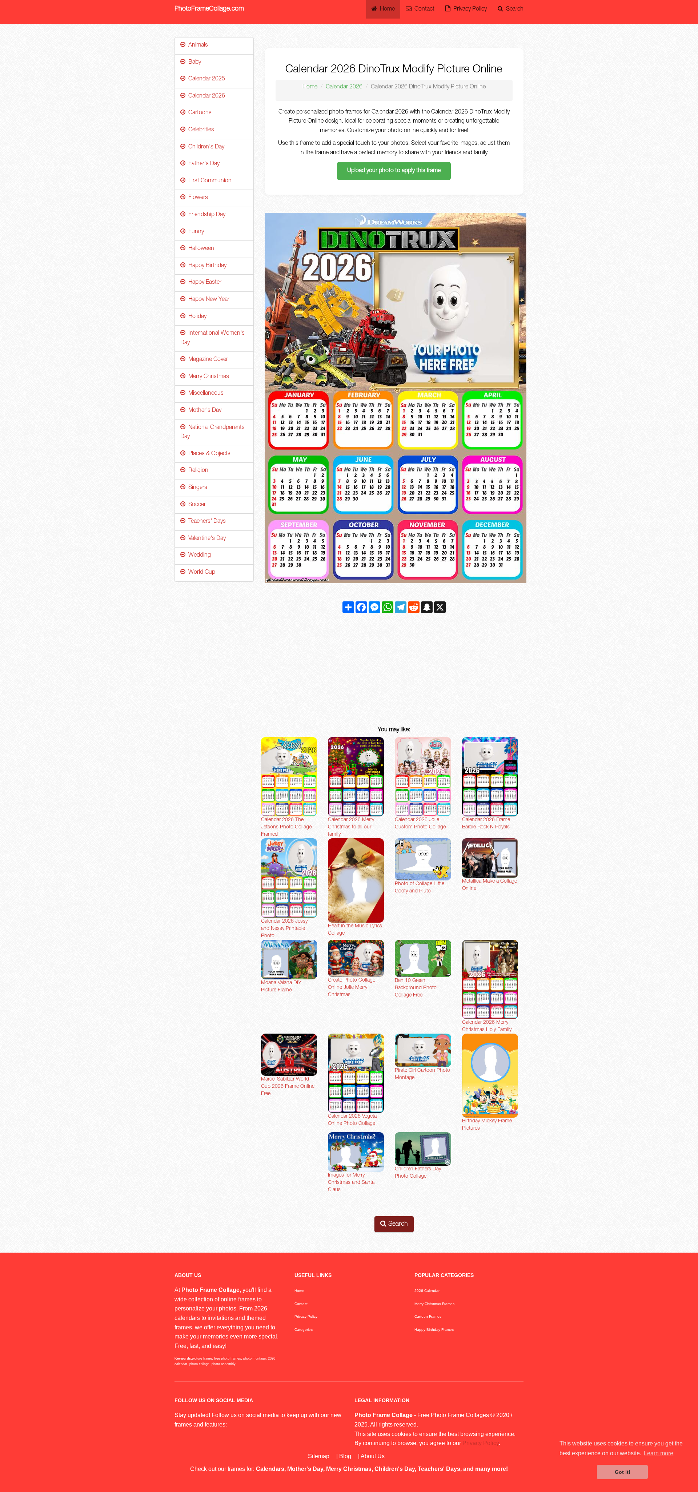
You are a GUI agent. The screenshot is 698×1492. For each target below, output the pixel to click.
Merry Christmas (207, 377)
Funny (194, 232)
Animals (196, 45)
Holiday (195, 317)
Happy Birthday (205, 266)
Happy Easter (203, 283)
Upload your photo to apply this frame (394, 171)
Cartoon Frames (427, 1316)
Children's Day (204, 147)
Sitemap (318, 1456)
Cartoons (198, 113)
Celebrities (199, 130)
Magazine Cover (206, 360)
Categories (303, 1330)
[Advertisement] (394, 671)
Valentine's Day (205, 539)
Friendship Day (205, 215)
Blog (345, 1456)
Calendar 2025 (205, 79)
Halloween (199, 249)
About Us (373, 1456)
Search (513, 9)
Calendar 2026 (344, 87)
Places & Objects (207, 454)
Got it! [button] (622, 1472)
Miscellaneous (204, 394)
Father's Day (202, 164)
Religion (196, 471)
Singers (196, 488)
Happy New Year (207, 300)
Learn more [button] (658, 1453)
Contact (423, 9)
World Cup (200, 573)
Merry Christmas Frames (434, 1304)
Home (386, 9)
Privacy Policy (468, 9)
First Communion (208, 181)
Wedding (198, 555)
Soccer (195, 505)
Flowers (196, 198)
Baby (193, 62)
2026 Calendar (427, 1291)
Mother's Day (203, 411)
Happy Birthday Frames (434, 1330)
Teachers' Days (205, 522)
